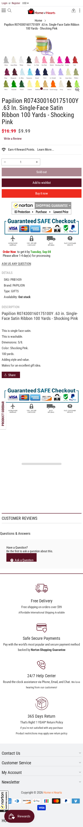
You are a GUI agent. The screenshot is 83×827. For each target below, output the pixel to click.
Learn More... (45, 149)
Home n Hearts (52, 792)
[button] (4, 801)
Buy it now (41, 193)
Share (12, 375)
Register (14, 3)
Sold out (41, 172)
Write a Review (13, 139)
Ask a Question (23, 560)
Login (4, 3)
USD (24, 3)
